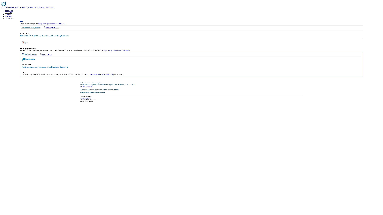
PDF (26, 43)
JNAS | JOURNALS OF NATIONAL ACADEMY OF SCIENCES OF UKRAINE (28, 7)
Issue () (47, 55)
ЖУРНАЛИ (9, 11)
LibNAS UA (9, 18)
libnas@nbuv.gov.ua (85, 98)
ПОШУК (8, 14)
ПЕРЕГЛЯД (9, 13)
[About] (4, 6)
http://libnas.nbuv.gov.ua (86, 86)
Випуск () (52, 28)
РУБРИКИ (8, 16)
